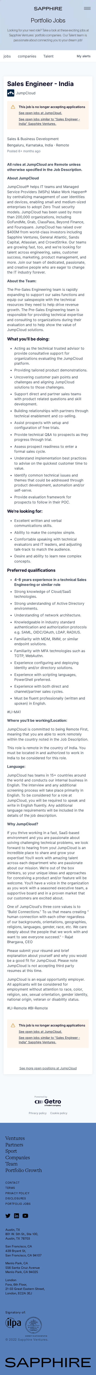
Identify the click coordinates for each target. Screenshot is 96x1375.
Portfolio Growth (23, 1170)
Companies (17, 1157)
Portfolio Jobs (18, 1203)
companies (27, 56)
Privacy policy (38, 1113)
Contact (12, 1182)
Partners (14, 1145)
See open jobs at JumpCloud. (40, 113)
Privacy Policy (17, 1193)
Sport (11, 1151)
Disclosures (15, 1198)
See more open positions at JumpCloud (48, 1068)
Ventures (15, 1138)
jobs (7, 56)
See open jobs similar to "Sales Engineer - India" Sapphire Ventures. (49, 121)
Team (11, 1164)
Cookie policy (58, 1113)
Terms (10, 1188)
